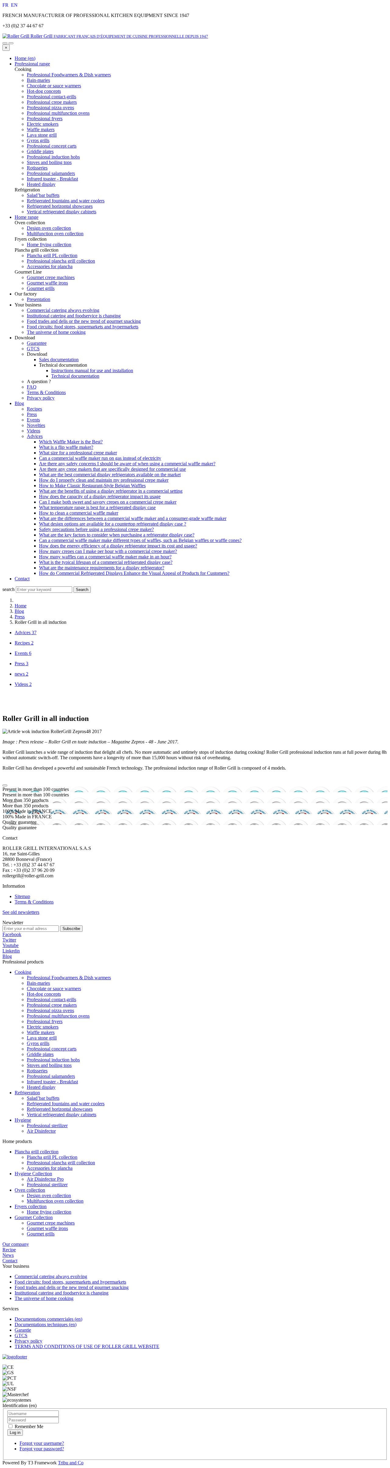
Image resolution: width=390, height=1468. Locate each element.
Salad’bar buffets (43, 1098)
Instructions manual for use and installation (92, 370)
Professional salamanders (51, 1076)
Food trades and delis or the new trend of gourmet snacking (84, 321)
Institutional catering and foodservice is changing (74, 315)
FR (6, 5)
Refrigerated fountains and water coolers (66, 1103)
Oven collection (30, 1190)
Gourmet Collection (34, 1217)
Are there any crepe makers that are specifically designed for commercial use (112, 469)
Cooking (23, 972)
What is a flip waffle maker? (66, 447)
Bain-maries (38, 983)
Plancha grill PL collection (52, 1157)
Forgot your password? (42, 1448)
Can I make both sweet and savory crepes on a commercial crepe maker (107, 502)
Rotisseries (37, 1070)
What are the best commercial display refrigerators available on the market (110, 474)
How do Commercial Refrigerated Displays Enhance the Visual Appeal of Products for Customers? (134, 573)
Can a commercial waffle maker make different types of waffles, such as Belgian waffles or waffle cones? (140, 540)
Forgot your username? (42, 1443)
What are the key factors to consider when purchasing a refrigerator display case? (116, 534)
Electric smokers (42, 1026)
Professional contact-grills (51, 999)
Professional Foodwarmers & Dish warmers (69, 977)
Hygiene (23, 1120)
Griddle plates (40, 1054)
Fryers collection (31, 1206)
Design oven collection (49, 1195)
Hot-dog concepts (44, 994)
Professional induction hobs (53, 1059)
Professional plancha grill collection (61, 1162)
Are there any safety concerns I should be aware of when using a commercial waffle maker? (127, 463)
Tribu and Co (70, 1462)
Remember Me (28, 1426)
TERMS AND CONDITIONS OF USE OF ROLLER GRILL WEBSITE (87, 1346)
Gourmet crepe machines (51, 1222)
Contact (22, 578)
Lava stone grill (42, 1037)
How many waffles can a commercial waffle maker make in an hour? (105, 556)
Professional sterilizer (47, 1125)
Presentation (38, 299)
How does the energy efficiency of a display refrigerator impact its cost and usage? (118, 545)
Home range (26, 217)
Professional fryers (44, 1021)
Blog (19, 403)
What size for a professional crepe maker (78, 452)
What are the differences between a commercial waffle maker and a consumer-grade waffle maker (132, 518)
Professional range (32, 63)
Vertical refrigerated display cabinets (61, 1114)
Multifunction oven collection (55, 1201)
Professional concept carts (51, 1048)
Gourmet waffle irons (47, 1228)
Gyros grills (38, 1043)
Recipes (34, 408)
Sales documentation (59, 359)
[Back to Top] (4, 785)
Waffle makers (41, 1032)
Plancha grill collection (36, 1151)
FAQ (32, 387)
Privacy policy (41, 397)
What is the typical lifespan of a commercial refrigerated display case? (105, 562)
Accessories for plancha (50, 1168)
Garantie (23, 1330)
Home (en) (25, 58)
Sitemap (22, 896)
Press (32, 414)
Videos (33, 430)
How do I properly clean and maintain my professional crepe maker (103, 480)
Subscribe (71, 928)
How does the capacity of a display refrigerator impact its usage (100, 496)
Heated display (41, 1087)
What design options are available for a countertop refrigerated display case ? (112, 523)
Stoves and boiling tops (49, 1065)
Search (82, 589)
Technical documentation (75, 376)
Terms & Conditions (46, 392)
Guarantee (37, 343)
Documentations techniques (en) (45, 1324)
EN (14, 5)
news (21, 673)
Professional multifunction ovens (58, 1016)
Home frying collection (49, 1212)
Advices (35, 436)
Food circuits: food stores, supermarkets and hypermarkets (82, 326)
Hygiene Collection (33, 1173)
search (8, 589)
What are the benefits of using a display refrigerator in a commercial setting (111, 491)
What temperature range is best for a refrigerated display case (97, 507)
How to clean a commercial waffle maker (78, 513)
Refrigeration (27, 1092)
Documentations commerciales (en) (48, 1319)
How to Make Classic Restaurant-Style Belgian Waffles (92, 485)
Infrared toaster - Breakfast (52, 1081)
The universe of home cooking (56, 332)
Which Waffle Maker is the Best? (71, 441)
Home (21, 605)
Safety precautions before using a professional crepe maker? (96, 529)
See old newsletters (20, 912)
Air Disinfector (41, 1131)
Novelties (36, 425)
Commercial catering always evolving (63, 310)
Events (33, 419)
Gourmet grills (41, 1233)
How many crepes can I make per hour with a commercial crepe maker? (108, 551)
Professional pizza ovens (50, 1010)
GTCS (33, 348)
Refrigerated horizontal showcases (60, 1109)
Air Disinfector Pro (45, 1179)
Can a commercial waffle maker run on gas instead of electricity (100, 458)
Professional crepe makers (52, 1005)
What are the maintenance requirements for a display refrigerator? (101, 567)
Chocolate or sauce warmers (54, 988)
